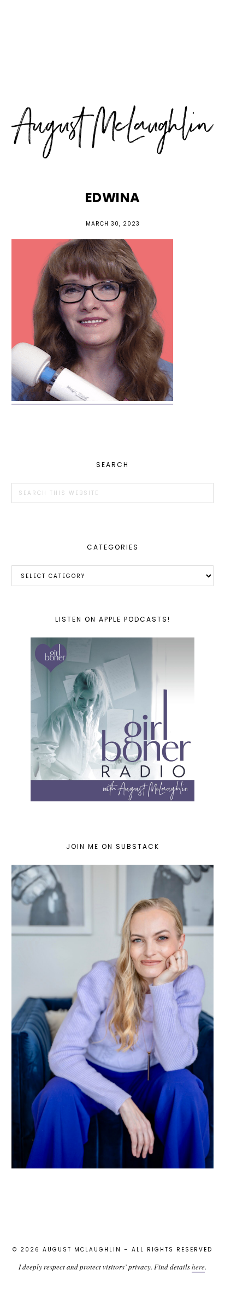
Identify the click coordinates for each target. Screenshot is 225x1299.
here (198, 1267)
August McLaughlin (112, 132)
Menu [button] (112, 22)
